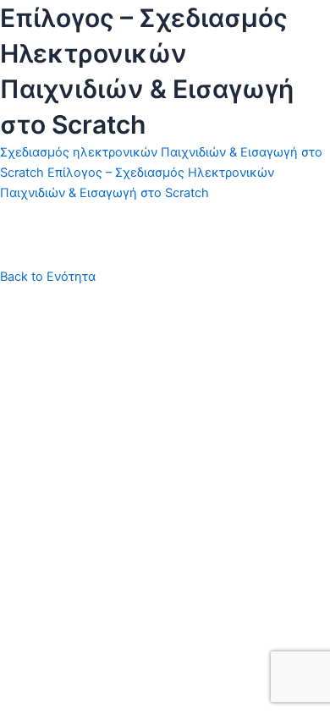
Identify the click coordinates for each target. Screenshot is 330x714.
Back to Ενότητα (48, 276)
